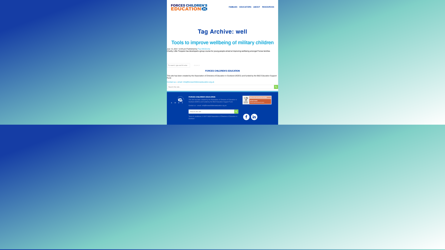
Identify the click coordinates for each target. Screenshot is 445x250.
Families (233, 7)
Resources (268, 7)
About (256, 7)
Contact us (171, 82)
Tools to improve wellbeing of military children (222, 42)
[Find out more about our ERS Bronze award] (257, 103)
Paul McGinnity (204, 48)
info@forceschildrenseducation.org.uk (198, 82)
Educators (245, 7)
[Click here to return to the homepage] (187, 9)
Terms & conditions (195, 116)
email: (180, 82)
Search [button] (197, 65)
